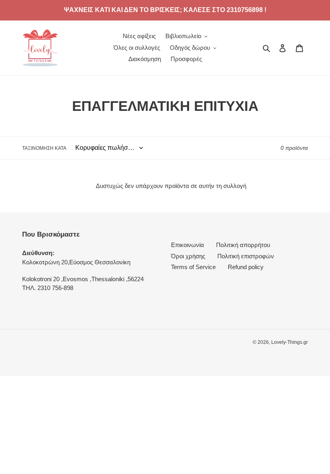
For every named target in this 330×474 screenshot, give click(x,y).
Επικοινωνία (187, 244)
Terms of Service (193, 267)
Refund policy (246, 267)
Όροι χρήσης (188, 256)
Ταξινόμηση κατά (44, 148)
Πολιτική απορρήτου (243, 244)
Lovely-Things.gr (289, 342)
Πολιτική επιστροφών (245, 256)
